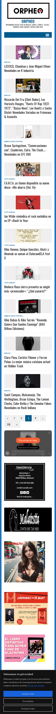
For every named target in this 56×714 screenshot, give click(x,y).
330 (8, 424)
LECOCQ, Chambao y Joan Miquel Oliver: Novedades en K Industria (27, 68)
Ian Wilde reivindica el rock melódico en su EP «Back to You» (27, 218)
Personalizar (28, 701)
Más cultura (17, 141)
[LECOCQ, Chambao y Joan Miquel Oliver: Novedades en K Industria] (28, 57)
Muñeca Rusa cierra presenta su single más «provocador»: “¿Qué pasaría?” (27, 288)
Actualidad (9, 179)
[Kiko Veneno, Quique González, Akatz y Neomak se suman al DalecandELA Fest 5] (28, 240)
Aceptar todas (28, 693)
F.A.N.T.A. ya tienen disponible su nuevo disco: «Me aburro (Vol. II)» (26, 185)
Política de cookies (36, 685)
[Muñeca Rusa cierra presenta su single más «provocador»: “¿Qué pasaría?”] (28, 278)
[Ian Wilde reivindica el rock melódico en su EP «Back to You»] (28, 207)
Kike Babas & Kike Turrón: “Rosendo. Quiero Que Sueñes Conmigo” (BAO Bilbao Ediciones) (25, 324)
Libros (7, 141)
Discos (7, 62)
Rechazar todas (28, 708)
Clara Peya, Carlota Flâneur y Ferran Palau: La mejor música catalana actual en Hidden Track (27, 361)
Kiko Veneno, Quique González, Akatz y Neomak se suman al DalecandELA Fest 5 (27, 253)
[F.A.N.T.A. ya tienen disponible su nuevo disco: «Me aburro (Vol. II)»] (28, 174)
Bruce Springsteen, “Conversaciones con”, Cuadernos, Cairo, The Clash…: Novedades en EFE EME (25, 149)
